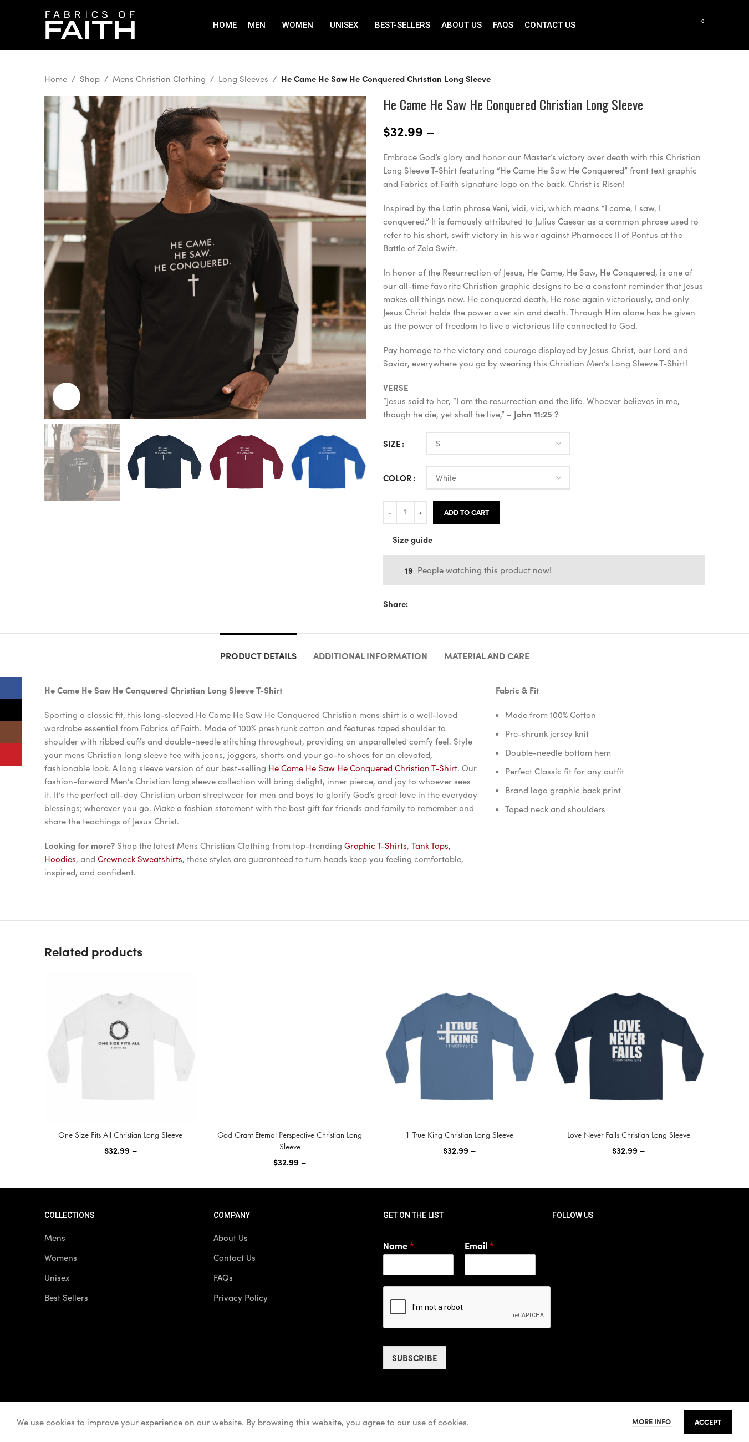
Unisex (56, 1277)
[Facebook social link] (414, 603)
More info (652, 1421)
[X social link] (428, 603)
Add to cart (466, 512)
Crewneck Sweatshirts (140, 858)
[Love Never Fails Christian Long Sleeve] (628, 1047)
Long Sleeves (243, 78)
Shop (90, 78)
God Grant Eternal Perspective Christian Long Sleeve (289, 1140)
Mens (54, 1237)
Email (479, 1245)
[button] (58, 462)
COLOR (397, 477)
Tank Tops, (431, 845)
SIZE (392, 443)
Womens (60, 1257)
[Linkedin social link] (468, 603)
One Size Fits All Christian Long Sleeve (120, 1134)
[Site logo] (90, 23)
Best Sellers (66, 1297)
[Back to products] (685, 78)
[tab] (258, 650)
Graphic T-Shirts (375, 845)
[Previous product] (672, 78)
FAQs (223, 1277)
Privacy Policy (240, 1297)
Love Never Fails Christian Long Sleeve (628, 1134)
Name (398, 1245)
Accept (708, 1421)
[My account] (658, 25)
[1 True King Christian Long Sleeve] (459, 1047)
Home (55, 78)
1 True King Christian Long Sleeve (459, 1134)
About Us (230, 1237)
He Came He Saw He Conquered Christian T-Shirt (362, 767)
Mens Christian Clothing (159, 78)
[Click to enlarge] (66, 396)
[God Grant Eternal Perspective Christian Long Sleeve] (289, 1047)
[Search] (677, 25)
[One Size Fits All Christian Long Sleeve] (120, 1047)
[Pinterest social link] (454, 603)
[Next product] (698, 78)
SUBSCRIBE (414, 1357)
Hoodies (60, 858)
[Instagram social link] (619, 1243)
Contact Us (234, 1257)
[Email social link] (441, 603)
